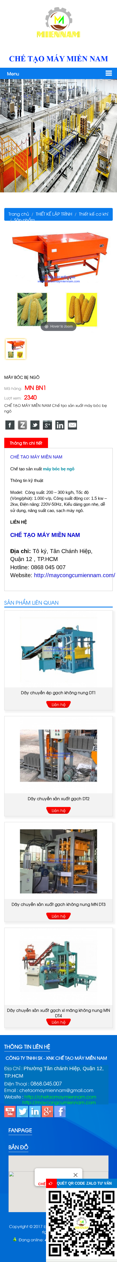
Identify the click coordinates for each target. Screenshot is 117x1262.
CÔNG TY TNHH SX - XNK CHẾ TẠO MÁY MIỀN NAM (56, 1058)
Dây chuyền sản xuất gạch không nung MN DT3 (59, 904)
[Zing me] (22, 425)
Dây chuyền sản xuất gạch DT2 (58, 798)
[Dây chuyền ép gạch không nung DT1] (58, 649)
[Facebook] (9, 425)
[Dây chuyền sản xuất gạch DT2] (58, 754)
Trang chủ (19, 213)
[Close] (75, 1175)
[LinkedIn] (59, 425)
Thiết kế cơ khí (93, 213)
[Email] (72, 425)
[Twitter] (34, 425)
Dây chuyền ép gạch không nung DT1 (58, 692)
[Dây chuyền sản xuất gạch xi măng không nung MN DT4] (58, 966)
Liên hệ (59, 704)
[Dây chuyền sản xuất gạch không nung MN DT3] (58, 860)
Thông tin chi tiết (26, 442)
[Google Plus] (47, 425)
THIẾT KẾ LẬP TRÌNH (54, 213)
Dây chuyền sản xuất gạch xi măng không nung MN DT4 (58, 1012)
